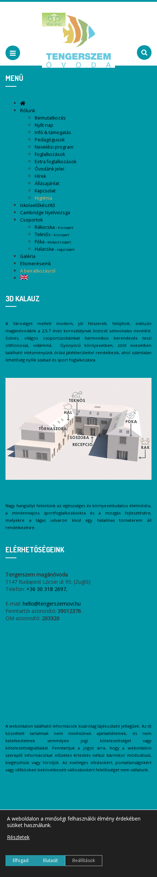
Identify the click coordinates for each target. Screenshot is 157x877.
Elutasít (50, 860)
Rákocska (54, 227)
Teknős (52, 234)
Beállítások (83, 860)
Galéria (27, 256)
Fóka (53, 242)
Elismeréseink (35, 264)
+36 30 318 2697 (46, 589)
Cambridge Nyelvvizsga (45, 213)
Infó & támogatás (53, 132)
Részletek (18, 837)
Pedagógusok (50, 140)
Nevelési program (54, 147)
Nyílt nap (44, 125)
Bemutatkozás (50, 118)
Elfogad (20, 860)
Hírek (40, 176)
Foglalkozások (50, 154)
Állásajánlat (47, 183)
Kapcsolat (45, 191)
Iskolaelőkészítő (37, 205)
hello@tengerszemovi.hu (52, 603)
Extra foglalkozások (55, 161)
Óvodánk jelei (49, 169)
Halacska (54, 249)
